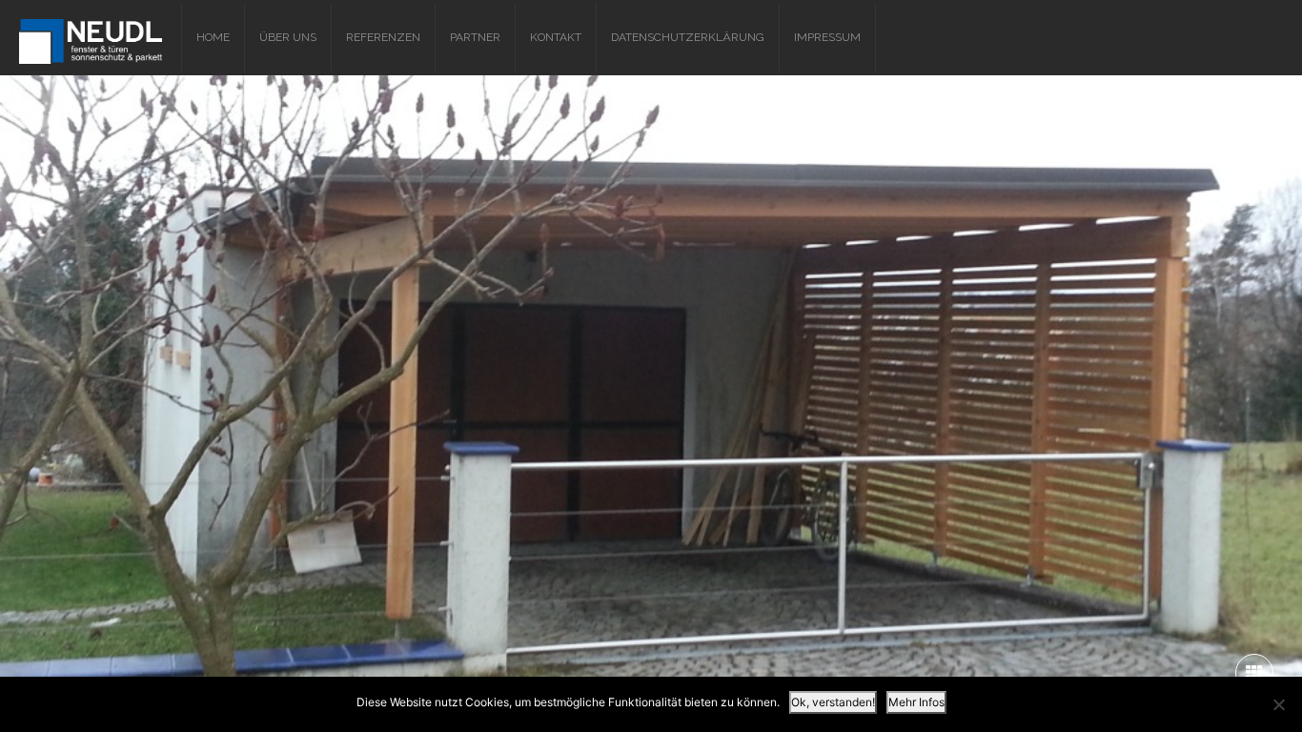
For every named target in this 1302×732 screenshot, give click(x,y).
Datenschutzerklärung (687, 37)
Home (213, 37)
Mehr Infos (916, 702)
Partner (475, 37)
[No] (1278, 704)
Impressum (827, 37)
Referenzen (383, 37)
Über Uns (287, 37)
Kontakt (555, 37)
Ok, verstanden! (833, 702)
